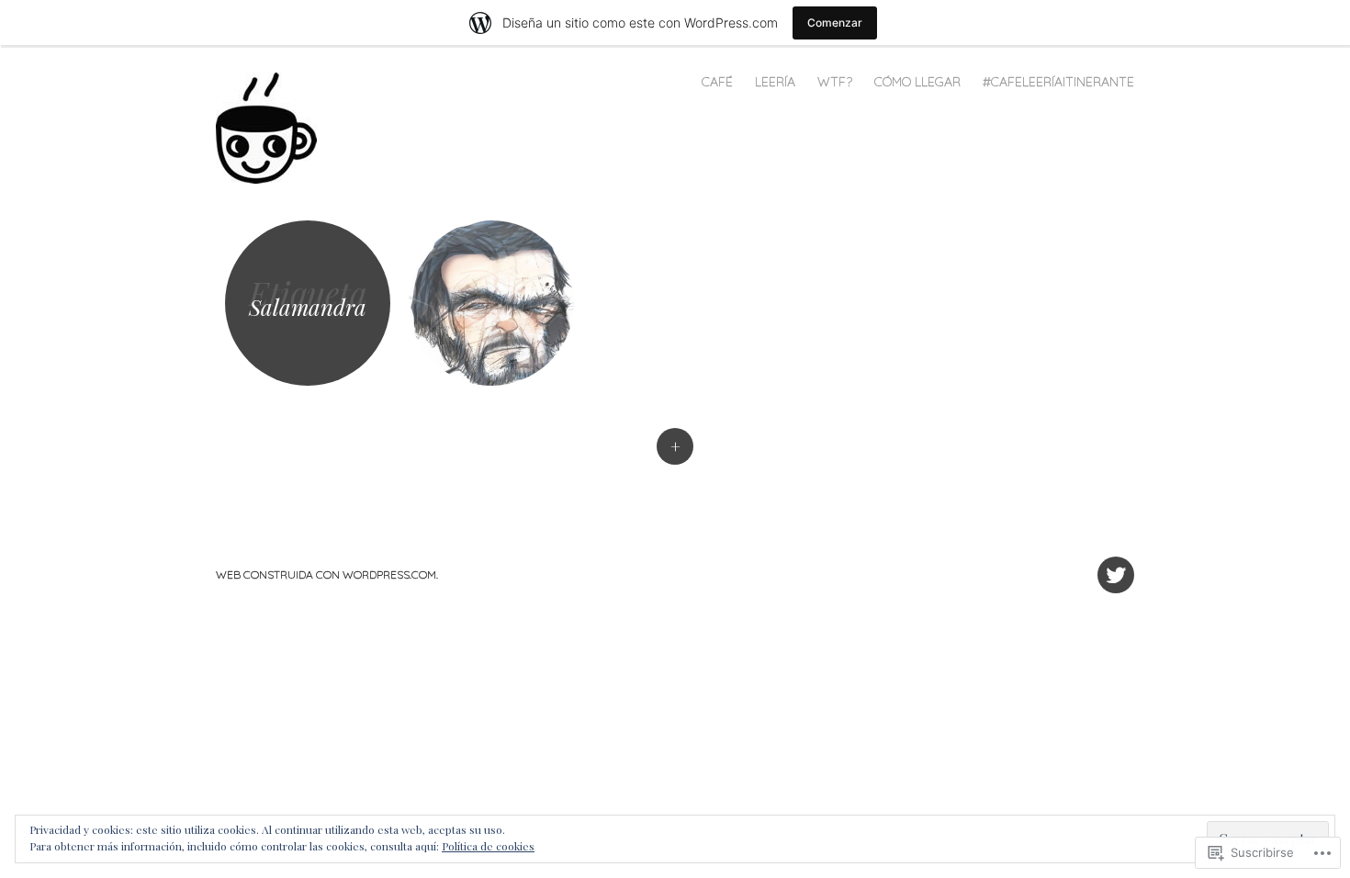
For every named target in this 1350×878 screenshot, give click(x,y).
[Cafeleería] (275, 126)
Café (717, 81)
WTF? (834, 81)
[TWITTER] (1113, 564)
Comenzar (834, 22)
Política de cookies (488, 846)
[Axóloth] (491, 303)
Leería (775, 81)
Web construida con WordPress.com (326, 574)
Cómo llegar (917, 81)
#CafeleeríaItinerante (1058, 81)
